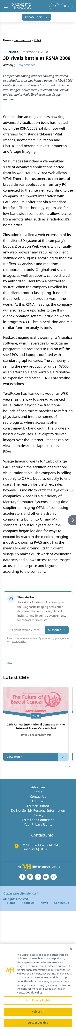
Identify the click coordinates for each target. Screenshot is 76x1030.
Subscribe (54, 630)
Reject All (38, 1011)
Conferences (22, 40)
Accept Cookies (38, 1022)
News (44, 903)
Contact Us (38, 796)
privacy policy (18, 641)
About (38, 792)
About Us (28, 903)
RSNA (8, 663)
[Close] (71, 949)
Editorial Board (38, 806)
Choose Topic (33, 17)
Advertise (38, 787)
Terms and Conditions (38, 820)
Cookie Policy (34, 992)
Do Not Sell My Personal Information (38, 810)
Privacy (38, 815)
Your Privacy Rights (38, 824)
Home (7, 40)
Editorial (38, 801)
